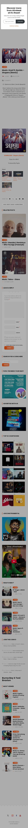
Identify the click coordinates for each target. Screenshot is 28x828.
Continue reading (14, 26)
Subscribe (20, 21)
